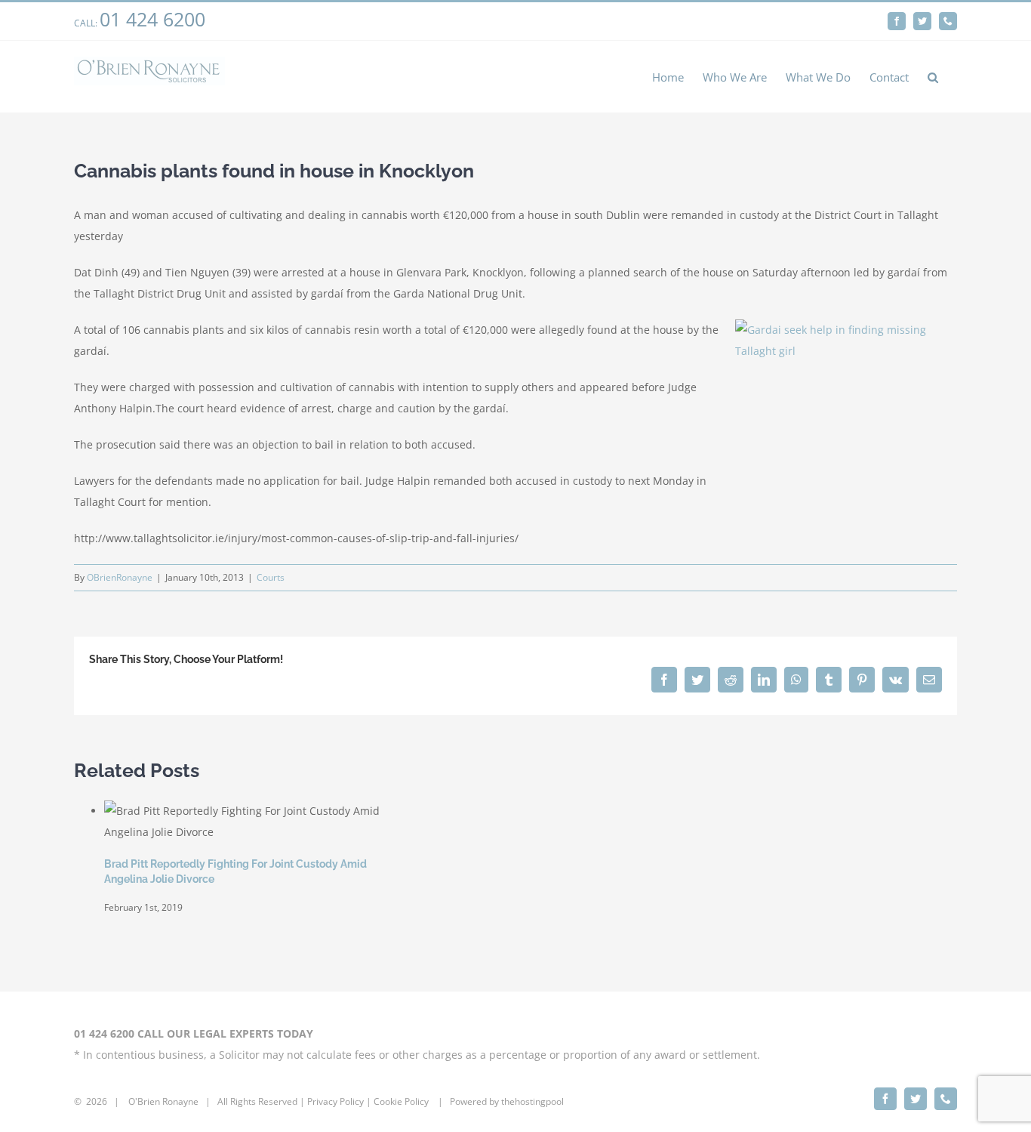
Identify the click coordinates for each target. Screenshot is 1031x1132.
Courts (271, 577)
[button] (933, 77)
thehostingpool (532, 1101)
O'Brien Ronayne (163, 1101)
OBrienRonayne (119, 577)
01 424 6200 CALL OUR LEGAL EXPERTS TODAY (193, 1033)
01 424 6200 (152, 19)
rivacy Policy (338, 1101)
